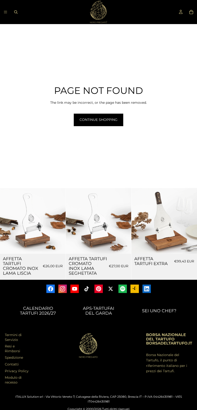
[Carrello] (191, 12)
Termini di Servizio (13, 337)
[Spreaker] (134, 289)
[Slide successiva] (58, 221)
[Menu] (5, 12)
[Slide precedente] (7, 221)
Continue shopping (98, 119)
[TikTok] (86, 289)
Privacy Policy (17, 371)
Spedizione (14, 357)
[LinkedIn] (146, 289)
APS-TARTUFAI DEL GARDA (98, 311)
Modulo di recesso (13, 379)
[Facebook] (50, 289)
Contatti (12, 364)
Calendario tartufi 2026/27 (38, 311)
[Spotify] (122, 289)
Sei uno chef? (159, 310)
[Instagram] (62, 289)
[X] (110, 289)
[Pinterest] (98, 289)
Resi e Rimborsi (12, 348)
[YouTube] (74, 289)
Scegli (193, 246)
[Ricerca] (16, 12)
